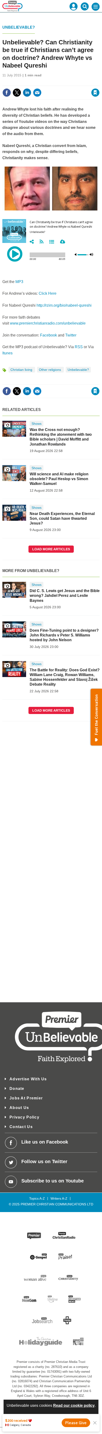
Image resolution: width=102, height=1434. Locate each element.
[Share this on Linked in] (27, 92)
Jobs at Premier (26, 1098)
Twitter (70, 335)
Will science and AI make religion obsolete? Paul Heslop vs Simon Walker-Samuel (59, 479)
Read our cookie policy (74, 1405)
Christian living (21, 370)
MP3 (19, 282)
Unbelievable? (18, 27)
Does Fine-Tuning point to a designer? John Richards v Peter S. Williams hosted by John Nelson (64, 635)
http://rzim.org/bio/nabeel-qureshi (64, 305)
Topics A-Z (37, 1198)
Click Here (47, 293)
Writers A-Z (59, 1198)
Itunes (7, 353)
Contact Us (21, 1127)
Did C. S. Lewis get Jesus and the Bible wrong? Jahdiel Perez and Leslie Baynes (65, 596)
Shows (37, 423)
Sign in (37, 82)
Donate (16, 1089)
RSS (79, 347)
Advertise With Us (28, 1079)
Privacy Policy (24, 1117)
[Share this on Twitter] (17, 92)
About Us (19, 1108)
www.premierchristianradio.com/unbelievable (48, 323)
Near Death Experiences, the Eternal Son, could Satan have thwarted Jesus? (62, 518)
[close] (99, 82)
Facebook (48, 335)
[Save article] (95, 92)
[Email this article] (37, 92)
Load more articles (51, 549)
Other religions (50, 370)
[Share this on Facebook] (6, 92)
